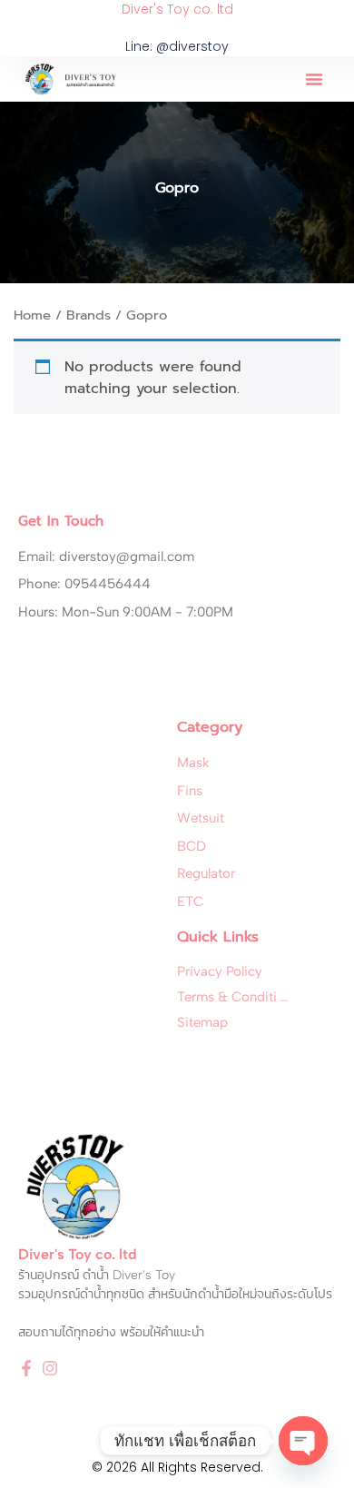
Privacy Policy (219, 971)
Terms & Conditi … (233, 997)
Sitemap (202, 1022)
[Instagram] (50, 1368)
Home (32, 315)
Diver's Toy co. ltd (177, 9)
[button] (314, 79)
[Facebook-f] (26, 1368)
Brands (88, 315)
